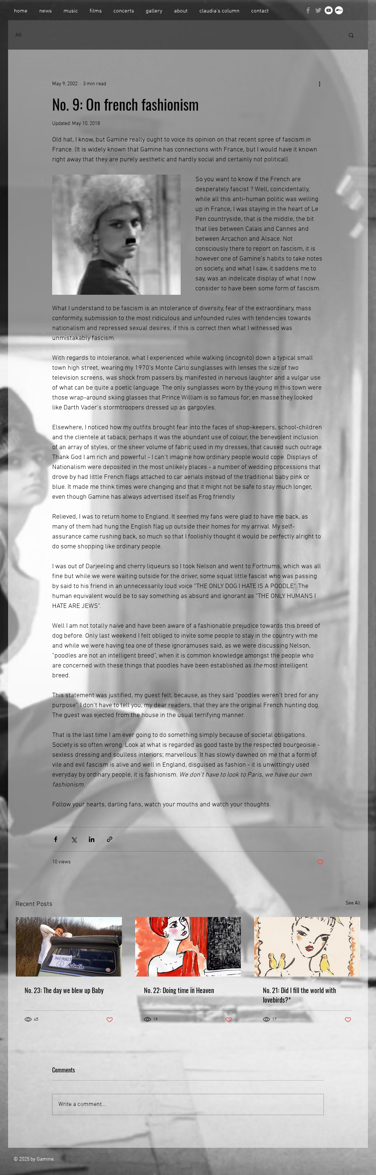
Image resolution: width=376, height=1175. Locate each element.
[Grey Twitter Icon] (318, 10)
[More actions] (319, 83)
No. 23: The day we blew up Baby (64, 990)
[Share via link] (109, 839)
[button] (351, 35)
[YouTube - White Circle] (329, 10)
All (18, 35)
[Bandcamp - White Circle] (339, 10)
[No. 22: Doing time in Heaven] (188, 947)
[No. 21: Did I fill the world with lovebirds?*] (307, 947)
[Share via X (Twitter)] (73, 839)
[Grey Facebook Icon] (308, 10)
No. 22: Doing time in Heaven (179, 990)
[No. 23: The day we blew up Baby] (69, 947)
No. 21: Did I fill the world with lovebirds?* (299, 994)
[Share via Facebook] (55, 839)
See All (353, 903)
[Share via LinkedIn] (91, 839)
